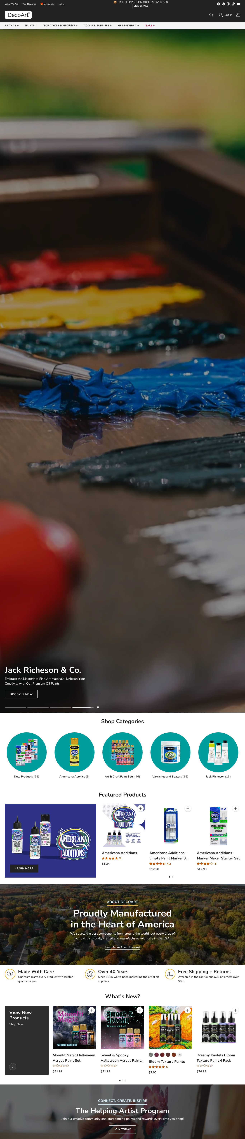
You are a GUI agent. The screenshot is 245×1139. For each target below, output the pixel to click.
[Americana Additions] (123, 825)
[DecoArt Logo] (18, 15)
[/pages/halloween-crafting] (122, 371)
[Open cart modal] (238, 14)
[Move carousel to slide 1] (15, 707)
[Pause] (98, 707)
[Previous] (103, 838)
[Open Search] (211, 14)
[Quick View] (140, 816)
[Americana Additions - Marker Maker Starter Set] (218, 825)
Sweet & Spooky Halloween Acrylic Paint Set (121, 1060)
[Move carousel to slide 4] (83, 707)
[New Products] (12, 1066)
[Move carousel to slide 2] (38, 707)
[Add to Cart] (140, 808)
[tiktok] (233, 4)
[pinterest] (223, 4)
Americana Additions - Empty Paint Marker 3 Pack (168, 858)
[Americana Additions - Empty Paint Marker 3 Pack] (171, 825)
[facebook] (218, 4)
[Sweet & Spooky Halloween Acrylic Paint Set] (122, 1027)
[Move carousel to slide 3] (60, 707)
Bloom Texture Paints (167, 1061)
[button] (225, 14)
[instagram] (228, 4)
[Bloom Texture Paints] (170, 1027)
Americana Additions (119, 852)
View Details (141, 6)
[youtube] (238, 4)
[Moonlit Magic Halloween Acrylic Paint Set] (74, 1027)
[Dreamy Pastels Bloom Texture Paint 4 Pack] (218, 1027)
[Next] (239, 838)
